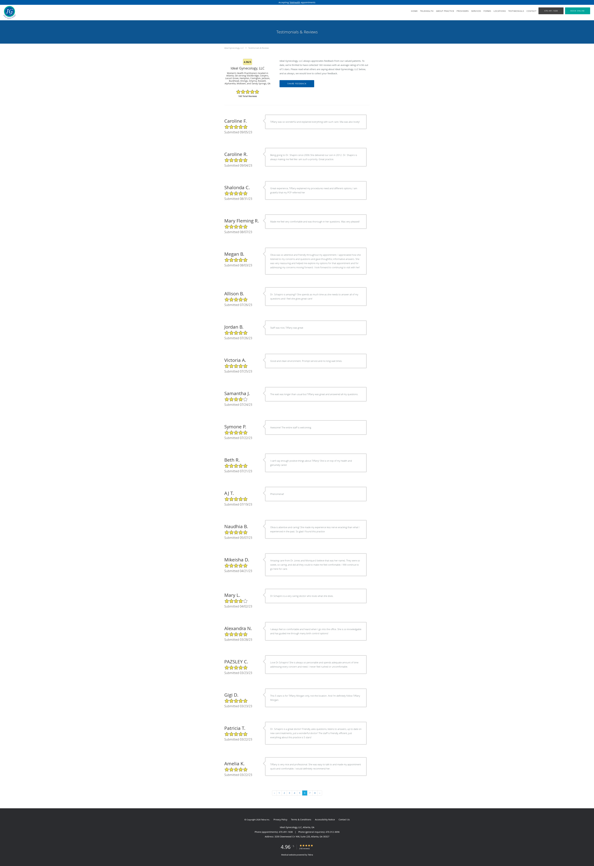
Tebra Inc (265, 819)
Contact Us (344, 819)
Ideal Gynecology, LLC (234, 48)
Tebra (310, 854)
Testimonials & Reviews (258, 48)
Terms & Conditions (301, 819)
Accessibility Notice (325, 819)
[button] (577, 10)
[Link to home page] (8, 12)
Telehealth (294, 2)
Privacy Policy (280, 819)
